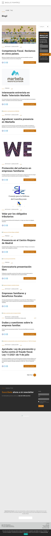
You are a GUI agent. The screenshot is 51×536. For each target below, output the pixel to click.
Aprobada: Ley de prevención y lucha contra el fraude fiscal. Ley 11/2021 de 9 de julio (18, 352)
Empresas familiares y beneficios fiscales (14, 294)
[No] (49, 532)
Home (7, 10)
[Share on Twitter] (5, 62)
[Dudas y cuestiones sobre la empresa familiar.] (19, 313)
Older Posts (30, 375)
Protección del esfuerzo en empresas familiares (16, 169)
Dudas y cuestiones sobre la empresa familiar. (17, 324)
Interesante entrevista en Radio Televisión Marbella (16, 94)
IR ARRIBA (47, 523)
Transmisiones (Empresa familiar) (15, 318)
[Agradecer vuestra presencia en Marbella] (19, 111)
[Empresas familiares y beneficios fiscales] (19, 285)
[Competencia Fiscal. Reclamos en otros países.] (19, 34)
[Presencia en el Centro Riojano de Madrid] (19, 232)
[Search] (47, 26)
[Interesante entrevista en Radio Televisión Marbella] (19, 77)
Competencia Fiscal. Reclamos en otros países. (18, 52)
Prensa (7, 88)
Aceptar (25, 534)
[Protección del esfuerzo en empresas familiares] (19, 149)
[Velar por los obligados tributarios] (19, 196)
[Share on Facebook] (3, 62)
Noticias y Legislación (11, 46)
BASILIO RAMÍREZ (12, 3)
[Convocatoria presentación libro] (19, 258)
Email (41, 48)
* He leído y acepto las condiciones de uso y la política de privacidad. (44, 58)
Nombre (41, 44)
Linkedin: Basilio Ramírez (7, 524)
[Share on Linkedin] (7, 62)
